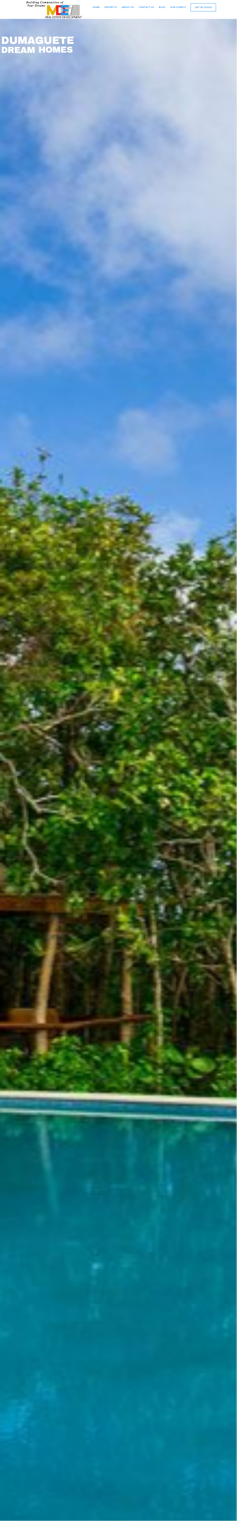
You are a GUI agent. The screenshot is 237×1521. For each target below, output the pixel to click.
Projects (110, 7)
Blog (162, 7)
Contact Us (146, 7)
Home (96, 7)
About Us (128, 7)
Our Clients (178, 7)
